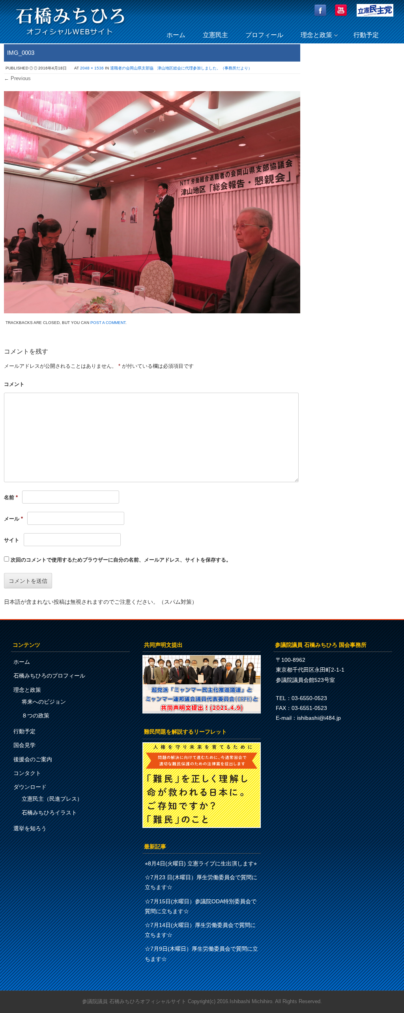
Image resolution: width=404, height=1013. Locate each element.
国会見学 (24, 745)
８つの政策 (35, 715)
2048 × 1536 (92, 68)
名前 (11, 497)
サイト (11, 540)
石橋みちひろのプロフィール (49, 675)
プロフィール (264, 35)
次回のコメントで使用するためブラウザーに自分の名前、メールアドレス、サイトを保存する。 (121, 560)
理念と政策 (316, 35)
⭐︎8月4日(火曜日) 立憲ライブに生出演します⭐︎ (201, 863)
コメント (14, 384)
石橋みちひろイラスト (49, 812)
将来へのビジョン (44, 701)
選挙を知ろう (30, 828)
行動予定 (366, 35)
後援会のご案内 (32, 759)
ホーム (175, 35)
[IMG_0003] (152, 311)
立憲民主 (215, 35)
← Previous (17, 78)
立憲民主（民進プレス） (52, 799)
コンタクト (27, 773)
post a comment (107, 322)
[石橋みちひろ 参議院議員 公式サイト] (70, 37)
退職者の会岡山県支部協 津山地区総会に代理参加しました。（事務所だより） (181, 68)
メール (13, 519)
